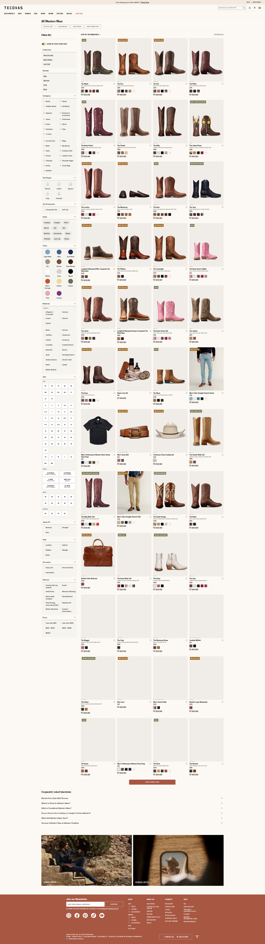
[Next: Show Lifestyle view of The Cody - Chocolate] (149, 616)
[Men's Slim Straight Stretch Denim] (206, 368)
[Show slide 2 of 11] (222, 121)
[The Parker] (98, 677)
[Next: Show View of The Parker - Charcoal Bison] (113, 678)
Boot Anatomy (151, 920)
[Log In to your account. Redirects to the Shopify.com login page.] (254, 8)
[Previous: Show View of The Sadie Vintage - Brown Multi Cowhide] (154, 492)
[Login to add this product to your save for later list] (114, 85)
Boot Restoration (190, 921)
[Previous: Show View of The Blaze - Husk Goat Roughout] (154, 369)
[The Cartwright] (170, 244)
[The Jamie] (98, 306)
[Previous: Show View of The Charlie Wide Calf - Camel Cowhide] (191, 430)
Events (167, 909)
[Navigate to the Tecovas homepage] (13, 8)
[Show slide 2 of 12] (113, 430)
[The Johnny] (206, 306)
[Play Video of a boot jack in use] (120, 696)
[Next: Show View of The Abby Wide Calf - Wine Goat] (113, 492)
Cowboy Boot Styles (153, 917)
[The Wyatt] (98, 59)
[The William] (134, 244)
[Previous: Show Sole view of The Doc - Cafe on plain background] (154, 59)
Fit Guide (187, 914)
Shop (130, 899)
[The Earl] (134, 59)
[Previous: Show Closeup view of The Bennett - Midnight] (191, 739)
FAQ (185, 904)
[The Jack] (206, 182)
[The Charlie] (134, 121)
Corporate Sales (171, 918)
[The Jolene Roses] (206, 121)
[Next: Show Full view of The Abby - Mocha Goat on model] (186, 121)
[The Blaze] (170, 368)
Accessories (135, 912)
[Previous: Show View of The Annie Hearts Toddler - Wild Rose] (191, 245)
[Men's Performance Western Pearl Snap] (134, 739)
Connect (169, 899)
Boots (133, 906)
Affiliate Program (171, 921)
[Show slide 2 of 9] (222, 245)
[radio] (59, 55)
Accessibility (103, 936)
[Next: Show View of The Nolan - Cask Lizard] (222, 492)
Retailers (168, 912)
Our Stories (151, 904)
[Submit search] (244, 8)
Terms (69, 936)
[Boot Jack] (134, 677)
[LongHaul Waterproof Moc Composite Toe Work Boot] (98, 244)
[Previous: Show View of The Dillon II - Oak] (191, 59)
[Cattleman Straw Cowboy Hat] (170, 430)
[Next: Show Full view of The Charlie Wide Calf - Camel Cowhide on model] (222, 430)
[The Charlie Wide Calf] (206, 430)
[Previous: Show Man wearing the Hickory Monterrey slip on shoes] (118, 183)
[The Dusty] (98, 739)
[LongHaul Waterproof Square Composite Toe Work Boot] (134, 306)
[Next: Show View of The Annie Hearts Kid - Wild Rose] (186, 307)
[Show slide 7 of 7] (82, 369)
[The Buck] (170, 739)
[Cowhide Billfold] (206, 616)
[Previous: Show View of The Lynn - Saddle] (191, 554)
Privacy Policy (77, 936)
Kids (129, 926)
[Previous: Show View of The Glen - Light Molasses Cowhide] (154, 183)
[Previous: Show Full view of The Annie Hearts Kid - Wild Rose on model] (154, 307)
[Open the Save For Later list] (249, 8)
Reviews (149, 914)
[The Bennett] (206, 739)
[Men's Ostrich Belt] (170, 677)
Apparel (134, 909)
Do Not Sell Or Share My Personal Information (126, 936)
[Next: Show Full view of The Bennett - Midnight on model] (222, 739)
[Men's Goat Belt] (134, 430)
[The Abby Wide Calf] (98, 492)
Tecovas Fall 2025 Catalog (153, 907)
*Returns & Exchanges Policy (190, 910)
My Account (169, 904)
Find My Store (170, 907)
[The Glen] (170, 182)
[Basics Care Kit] (134, 368)
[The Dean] (98, 368)
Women (130, 915)
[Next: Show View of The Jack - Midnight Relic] (222, 183)
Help (186, 899)
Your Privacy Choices (76, 939)
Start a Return (189, 907)
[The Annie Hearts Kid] (170, 306)
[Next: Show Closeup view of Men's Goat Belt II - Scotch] (149, 430)
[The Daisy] (170, 554)
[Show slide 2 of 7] (222, 59)
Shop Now (145, 2)
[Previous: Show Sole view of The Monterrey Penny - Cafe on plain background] (154, 616)
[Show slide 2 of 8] (113, 121)
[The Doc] (170, 59)
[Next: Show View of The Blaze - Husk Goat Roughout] (186, 369)
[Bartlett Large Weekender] (206, 677)
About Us (150, 899)
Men (129, 904)
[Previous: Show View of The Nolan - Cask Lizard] (191, 492)
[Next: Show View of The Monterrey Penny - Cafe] (186, 616)
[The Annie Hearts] (98, 121)
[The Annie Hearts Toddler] (206, 244)
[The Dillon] (206, 59)
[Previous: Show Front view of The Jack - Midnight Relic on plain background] (191, 183)
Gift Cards (131, 928)
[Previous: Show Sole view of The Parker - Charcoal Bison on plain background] (82, 678)
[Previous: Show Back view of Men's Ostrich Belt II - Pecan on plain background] (154, 678)
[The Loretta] (98, 182)
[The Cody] (134, 616)
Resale (149, 923)
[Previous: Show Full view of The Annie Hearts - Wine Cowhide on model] (82, 121)
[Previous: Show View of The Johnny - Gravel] (191, 307)
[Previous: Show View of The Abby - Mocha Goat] (154, 121)
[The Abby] (170, 121)
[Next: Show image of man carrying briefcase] (113, 554)
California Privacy (91, 936)
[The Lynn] (206, 554)
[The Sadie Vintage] (170, 492)
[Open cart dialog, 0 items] (259, 7)
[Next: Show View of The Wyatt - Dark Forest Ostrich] (113, 59)
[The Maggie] (98, 616)
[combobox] (229, 8)
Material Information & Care (190, 918)
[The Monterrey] (134, 182)
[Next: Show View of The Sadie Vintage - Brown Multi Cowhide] (186, 492)
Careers (149, 911)
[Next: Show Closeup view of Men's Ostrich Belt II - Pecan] (186, 678)
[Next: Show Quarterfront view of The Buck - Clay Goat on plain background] (186, 739)
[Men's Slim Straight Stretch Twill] (134, 492)
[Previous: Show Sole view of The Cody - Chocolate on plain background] (118, 616)
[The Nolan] (206, 492)
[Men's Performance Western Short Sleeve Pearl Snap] (98, 430)
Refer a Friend (170, 915)
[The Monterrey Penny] (170, 616)
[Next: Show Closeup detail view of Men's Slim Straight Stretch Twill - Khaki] (149, 492)
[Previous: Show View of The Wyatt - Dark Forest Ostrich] (82, 59)
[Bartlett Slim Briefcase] (98, 554)
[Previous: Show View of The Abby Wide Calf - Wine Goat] (82, 492)
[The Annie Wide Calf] (134, 554)
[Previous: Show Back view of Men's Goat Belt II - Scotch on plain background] (118, 430)
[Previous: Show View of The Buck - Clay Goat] (154, 739)
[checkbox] (54, 44)
